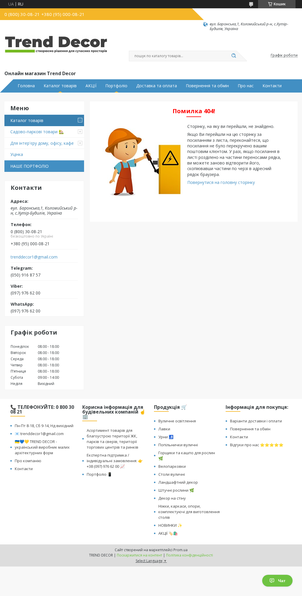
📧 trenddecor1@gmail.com (39, 433)
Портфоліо (116, 86)
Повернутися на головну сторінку (221, 182)
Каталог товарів (60, 86)
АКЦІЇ (91, 86)
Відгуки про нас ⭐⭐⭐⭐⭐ (256, 444)
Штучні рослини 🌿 (176, 490)
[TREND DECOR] (56, 50)
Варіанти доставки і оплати (256, 421)
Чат (281, 580)
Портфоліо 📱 (99, 474)
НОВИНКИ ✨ (170, 525)
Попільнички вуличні (178, 444)
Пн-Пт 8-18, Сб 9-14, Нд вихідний (44, 425)
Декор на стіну (172, 498)
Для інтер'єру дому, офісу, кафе (42, 143)
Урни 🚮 (165, 436)
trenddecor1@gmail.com (34, 257)
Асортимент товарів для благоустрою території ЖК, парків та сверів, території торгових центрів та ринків (112, 439)
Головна (26, 86)
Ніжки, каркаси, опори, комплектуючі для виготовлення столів (189, 511)
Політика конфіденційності (189, 555)
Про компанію (28, 460)
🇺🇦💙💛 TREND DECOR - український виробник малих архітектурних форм (42, 447)
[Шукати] (233, 56)
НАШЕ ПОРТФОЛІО (29, 166)
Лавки (164, 429)
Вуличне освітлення (177, 421)
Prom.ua (180, 549)
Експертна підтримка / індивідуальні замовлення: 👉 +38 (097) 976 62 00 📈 (115, 460)
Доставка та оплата (156, 86)
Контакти (272, 86)
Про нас (246, 86)
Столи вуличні (171, 474)
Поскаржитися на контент (139, 555)
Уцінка (16, 154)
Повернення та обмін (207, 86)
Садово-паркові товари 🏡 (37, 131)
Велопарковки (172, 466)
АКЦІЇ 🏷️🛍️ (168, 533)
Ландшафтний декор (178, 482)
